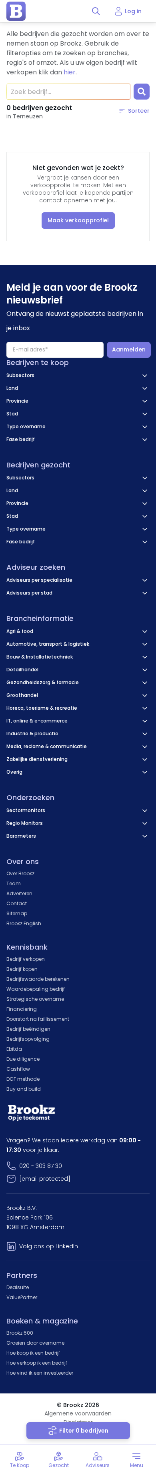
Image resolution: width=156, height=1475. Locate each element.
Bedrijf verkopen (25, 959)
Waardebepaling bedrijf (35, 989)
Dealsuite (17, 1287)
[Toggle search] (96, 11)
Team (13, 883)
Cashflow (18, 1069)
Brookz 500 (19, 1332)
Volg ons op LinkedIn (48, 1246)
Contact (16, 903)
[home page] (16, 11)
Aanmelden (129, 349)
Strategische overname (35, 999)
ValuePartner (21, 1297)
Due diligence (23, 1059)
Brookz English (23, 923)
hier (70, 72)
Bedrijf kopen (22, 969)
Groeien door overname (35, 1342)
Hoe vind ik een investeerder (39, 1372)
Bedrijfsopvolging (28, 1039)
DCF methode (23, 1079)
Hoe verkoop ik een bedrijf (36, 1362)
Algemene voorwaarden (78, 1413)
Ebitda (14, 1049)
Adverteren (19, 893)
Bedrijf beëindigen (28, 1029)
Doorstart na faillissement (37, 1019)
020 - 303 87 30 (40, 1166)
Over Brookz (20, 873)
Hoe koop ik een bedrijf (33, 1352)
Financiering (21, 1009)
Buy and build (23, 1089)
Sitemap (16, 913)
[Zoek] (142, 92)
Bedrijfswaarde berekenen (38, 979)
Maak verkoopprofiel (78, 220)
